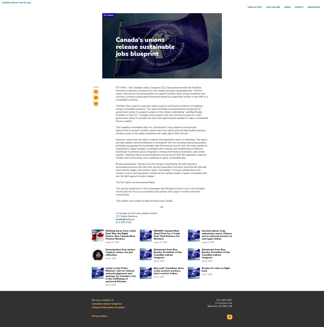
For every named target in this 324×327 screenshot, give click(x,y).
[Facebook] (229, 317)
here (152, 182)
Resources (314, 7)
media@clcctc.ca (125, 219)
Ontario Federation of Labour (108, 307)
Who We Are (273, 7)
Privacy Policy (99, 316)
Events (299, 7)
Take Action (254, 7)
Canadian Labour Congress (107, 303)
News (287, 7)
